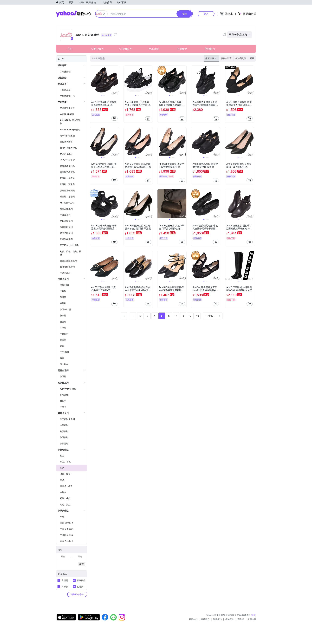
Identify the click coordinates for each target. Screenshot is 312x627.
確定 (81, 564)
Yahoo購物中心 (73, 14)
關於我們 (205, 619)
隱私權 (241, 619)
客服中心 (193, 619)
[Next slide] (117, 80)
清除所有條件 (77, 594)
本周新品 (182, 49)
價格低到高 (226, 58)
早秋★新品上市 (238, 34)
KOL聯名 (154, 49)
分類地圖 (252, 619)
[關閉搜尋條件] (104, 14)
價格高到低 (240, 58)
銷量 (252, 58)
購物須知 (217, 619)
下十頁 (210, 316)
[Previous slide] (92, 80)
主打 (70, 49)
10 (197, 316)
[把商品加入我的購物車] (114, 118)
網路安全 (229, 619)
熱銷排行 (210, 49)
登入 (206, 13)
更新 (253, 615)
